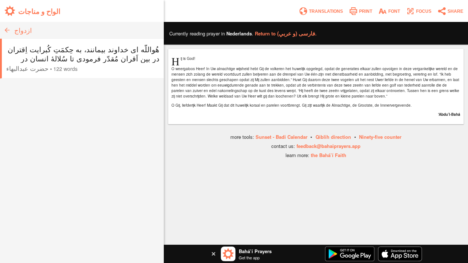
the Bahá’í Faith (328, 155)
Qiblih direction (333, 136)
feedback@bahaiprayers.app (329, 145)
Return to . (286, 33)
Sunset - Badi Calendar (281, 136)
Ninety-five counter (380, 136)
